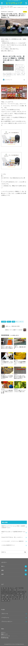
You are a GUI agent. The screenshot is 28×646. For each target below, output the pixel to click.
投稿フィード (4, 634)
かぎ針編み (14, 589)
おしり (21, 588)
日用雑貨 (4, 321)
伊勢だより (22, 593)
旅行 (19, 597)
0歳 (2, 588)
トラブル (20, 591)
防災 (18, 321)
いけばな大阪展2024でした (8, 545)
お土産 (6, 589)
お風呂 (10, 589)
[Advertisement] (14, 258)
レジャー (10, 593)
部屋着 (2, 600)
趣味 (2, 570)
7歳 (9, 588)
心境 (11, 597)
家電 (6, 597)
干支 (9, 597)
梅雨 (25, 597)
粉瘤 (7, 598)
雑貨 (14, 321)
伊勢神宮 (3, 595)
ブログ (24, 591)
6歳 (7, 588)
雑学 (2, 574)
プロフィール (4, 613)
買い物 (17, 598)
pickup (18, 588)
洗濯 (2, 598)
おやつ (2, 589)
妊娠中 (22, 595)
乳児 (18, 593)
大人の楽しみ (17, 595)
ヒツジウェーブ (14, 3)
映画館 (22, 597)
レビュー (14, 593)
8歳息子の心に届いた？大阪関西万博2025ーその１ (13, 532)
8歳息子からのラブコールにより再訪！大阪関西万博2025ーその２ (13, 526)
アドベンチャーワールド (5, 591)
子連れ (2, 597)
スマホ (16, 591)
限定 (9, 600)
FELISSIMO (13, 588)
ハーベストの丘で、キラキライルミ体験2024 (12, 541)
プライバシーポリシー (6, 621)
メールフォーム (5, 617)
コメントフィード (5, 636)
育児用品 (10, 598)
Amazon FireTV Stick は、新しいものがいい (12, 537)
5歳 (4, 588)
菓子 (14, 598)
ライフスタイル (4, 593)
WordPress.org (4, 637)
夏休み (13, 595)
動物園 (7, 595)
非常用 (22, 321)
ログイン (3, 632)
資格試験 (21, 598)
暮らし (9, 321)
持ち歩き (15, 597)
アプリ (13, 591)
